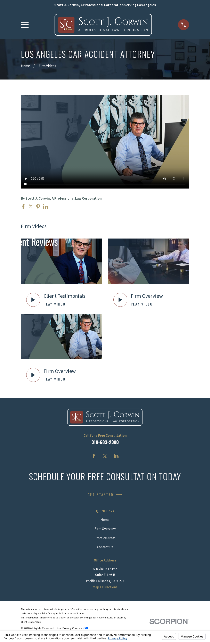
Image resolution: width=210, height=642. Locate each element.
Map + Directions (105, 587)
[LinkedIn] (116, 456)
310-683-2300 (105, 442)
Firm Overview (105, 528)
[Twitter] (105, 456)
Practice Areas (105, 538)
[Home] (103, 25)
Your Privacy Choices (70, 628)
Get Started (100, 494)
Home (105, 519)
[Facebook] (93, 456)
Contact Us (105, 547)
